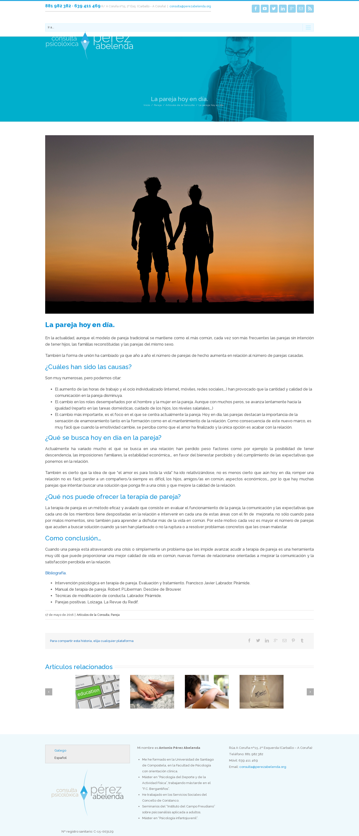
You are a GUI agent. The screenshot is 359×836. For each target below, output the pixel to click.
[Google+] (292, 8)
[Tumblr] (302, 640)
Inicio (147, 105)
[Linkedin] (283, 8)
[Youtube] (265, 8)
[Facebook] (256, 8)
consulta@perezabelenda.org (190, 6)
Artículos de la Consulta (180, 105)
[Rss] (310, 8)
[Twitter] (274, 8)
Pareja (158, 105)
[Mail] (301, 8)
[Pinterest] (293, 640)
